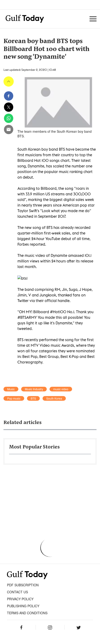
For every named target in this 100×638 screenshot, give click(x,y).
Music (11, 389)
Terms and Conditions (27, 613)
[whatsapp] (8, 118)
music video (60, 389)
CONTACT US (17, 592)
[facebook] (8, 96)
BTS (33, 398)
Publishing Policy (23, 606)
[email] (8, 129)
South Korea (54, 398)
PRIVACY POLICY (20, 599)
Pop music (13, 398)
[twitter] (8, 107)
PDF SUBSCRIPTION (23, 585)
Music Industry (34, 389)
